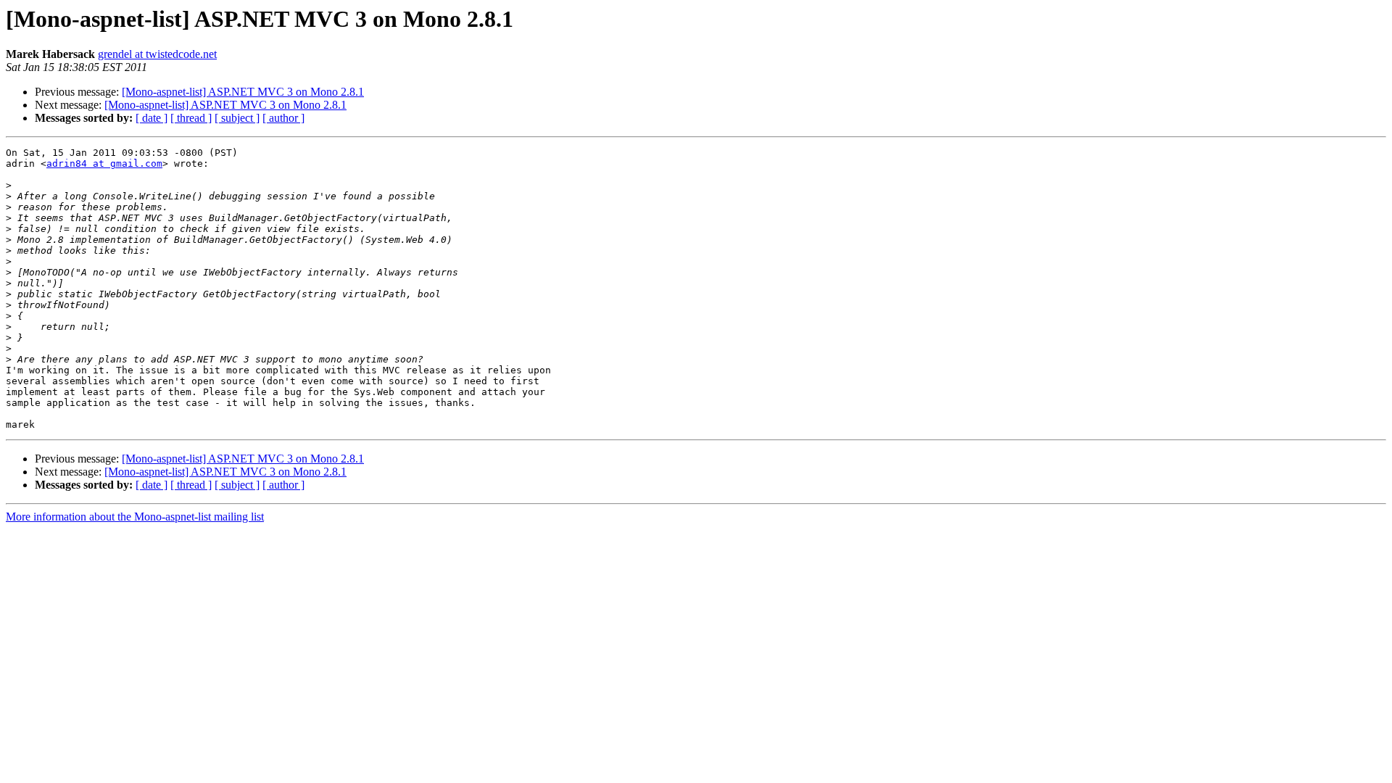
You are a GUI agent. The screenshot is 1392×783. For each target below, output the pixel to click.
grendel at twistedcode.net (157, 54)
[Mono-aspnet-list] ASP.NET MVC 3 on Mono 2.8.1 (243, 92)
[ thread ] (191, 118)
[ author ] (283, 118)
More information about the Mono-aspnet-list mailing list (135, 516)
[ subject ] (237, 118)
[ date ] (151, 118)
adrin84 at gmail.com (104, 163)
